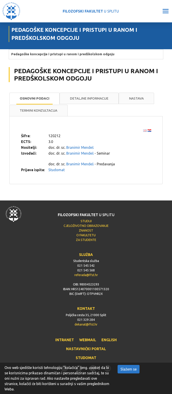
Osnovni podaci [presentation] (34, 98)
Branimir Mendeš (80, 147)
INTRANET (64, 340)
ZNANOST (86, 230)
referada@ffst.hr (86, 275)
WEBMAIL (87, 340)
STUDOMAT (86, 358)
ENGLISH (109, 340)
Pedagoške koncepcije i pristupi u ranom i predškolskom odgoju (62, 54)
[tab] (34, 99)
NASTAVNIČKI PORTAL (86, 349)
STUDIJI (86, 221)
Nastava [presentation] (136, 98)
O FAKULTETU (86, 235)
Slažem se (128, 369)
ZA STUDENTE (86, 240)
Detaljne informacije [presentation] (89, 98)
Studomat (56, 170)
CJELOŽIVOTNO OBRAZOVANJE (86, 226)
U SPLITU (91, 11)
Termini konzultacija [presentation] (38, 110)
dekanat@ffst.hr (86, 324)
